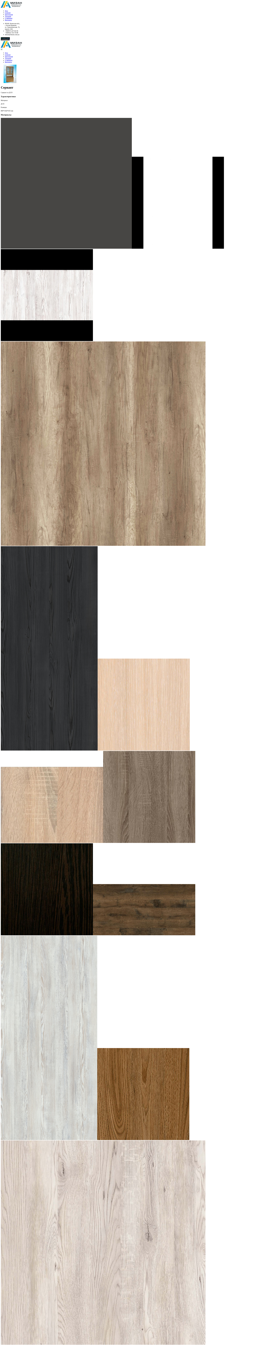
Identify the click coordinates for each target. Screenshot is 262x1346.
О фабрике (8, 18)
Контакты (8, 20)
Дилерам (8, 16)
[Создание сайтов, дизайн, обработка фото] (5, 40)
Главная (7, 13)
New (6, 11)
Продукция (9, 14)
